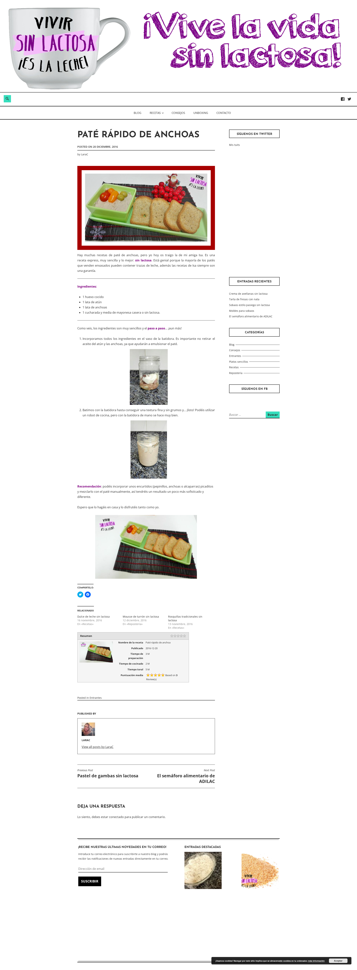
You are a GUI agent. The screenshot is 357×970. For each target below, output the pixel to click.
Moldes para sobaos (241, 310)
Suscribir (89, 881)
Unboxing (200, 113)
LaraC (84, 154)
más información (316, 960)
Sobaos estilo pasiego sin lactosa (249, 305)
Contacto (223, 113)
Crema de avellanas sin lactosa (248, 293)
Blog (137, 113)
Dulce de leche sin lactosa (93, 616)
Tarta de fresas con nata (244, 299)
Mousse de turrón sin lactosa (141, 616)
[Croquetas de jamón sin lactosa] (203, 871)
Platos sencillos (238, 361)
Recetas (155, 113)
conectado (116, 817)
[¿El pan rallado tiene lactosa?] (260, 871)
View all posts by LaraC (97, 747)
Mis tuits (234, 145)
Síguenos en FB (254, 389)
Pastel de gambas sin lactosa (107, 774)
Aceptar (338, 960)
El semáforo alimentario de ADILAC (186, 776)
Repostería (235, 373)
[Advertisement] (254, 212)
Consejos (178, 113)
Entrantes (96, 697)
